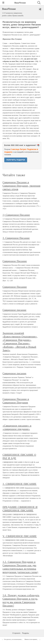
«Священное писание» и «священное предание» (17, 427)
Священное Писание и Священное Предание (16, 400)
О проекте (16, 633)
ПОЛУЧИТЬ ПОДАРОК (15, 160)
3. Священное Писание (16, 238)
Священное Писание (15, 261)
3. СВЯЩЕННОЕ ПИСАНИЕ (20, 484)
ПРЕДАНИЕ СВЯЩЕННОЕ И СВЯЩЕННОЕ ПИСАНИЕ (20, 508)
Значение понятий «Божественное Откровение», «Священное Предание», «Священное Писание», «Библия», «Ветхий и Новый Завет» (20, 341)
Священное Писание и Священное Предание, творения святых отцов (21, 185)
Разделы (25, 633)
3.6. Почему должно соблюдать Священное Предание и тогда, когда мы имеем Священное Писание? (21, 600)
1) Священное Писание (16, 214)
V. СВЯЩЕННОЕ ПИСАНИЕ (20, 536)
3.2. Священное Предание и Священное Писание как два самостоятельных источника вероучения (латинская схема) (20, 567)
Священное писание (14, 310)
